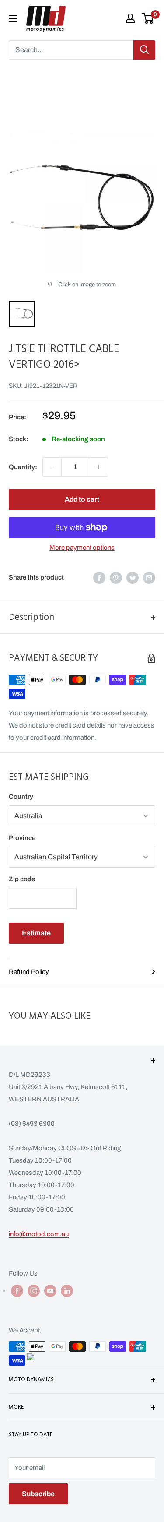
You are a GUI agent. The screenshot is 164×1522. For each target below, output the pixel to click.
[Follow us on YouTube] (50, 1290)
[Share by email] (149, 577)
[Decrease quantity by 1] (52, 467)
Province (22, 837)
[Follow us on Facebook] (17, 1290)
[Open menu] (13, 18)
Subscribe (38, 1493)
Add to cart (82, 499)
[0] (148, 18)
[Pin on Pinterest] (116, 577)
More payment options (82, 547)
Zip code (22, 878)
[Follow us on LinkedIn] (67, 1290)
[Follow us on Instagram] (34, 1290)
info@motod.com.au (39, 1233)
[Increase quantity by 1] (98, 467)
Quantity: (23, 467)
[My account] (130, 18)
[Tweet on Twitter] (132, 577)
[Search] (144, 50)
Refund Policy (29, 971)
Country (21, 796)
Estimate (36, 933)
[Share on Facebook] (99, 577)
